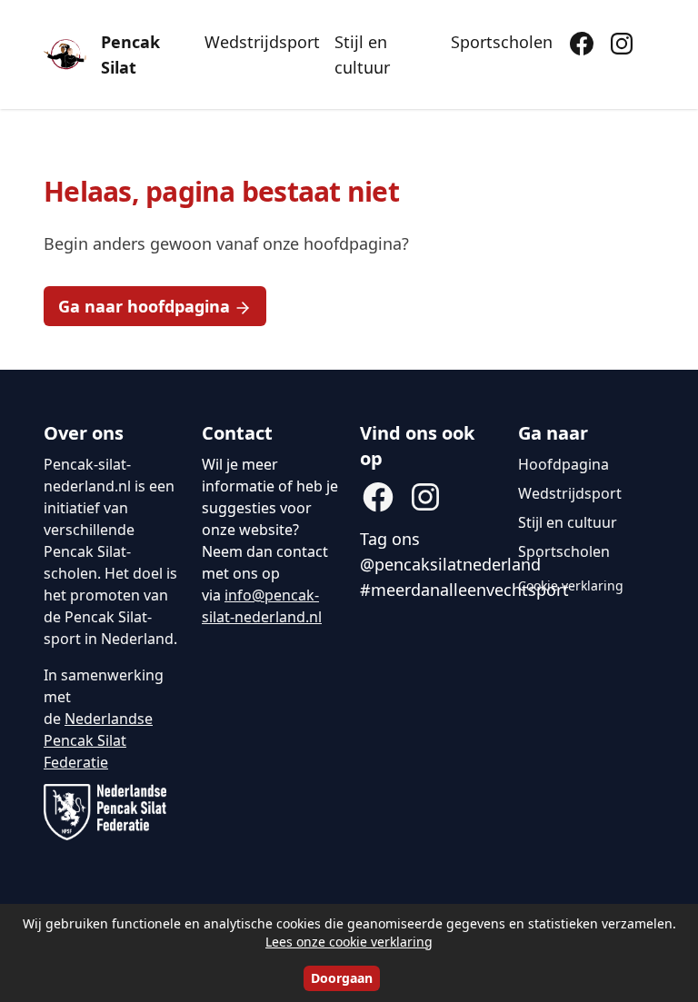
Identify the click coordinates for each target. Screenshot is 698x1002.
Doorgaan (342, 978)
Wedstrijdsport (262, 42)
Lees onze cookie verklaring (349, 941)
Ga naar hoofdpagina (144, 306)
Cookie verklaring (570, 585)
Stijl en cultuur (362, 54)
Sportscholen (502, 42)
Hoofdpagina (563, 464)
